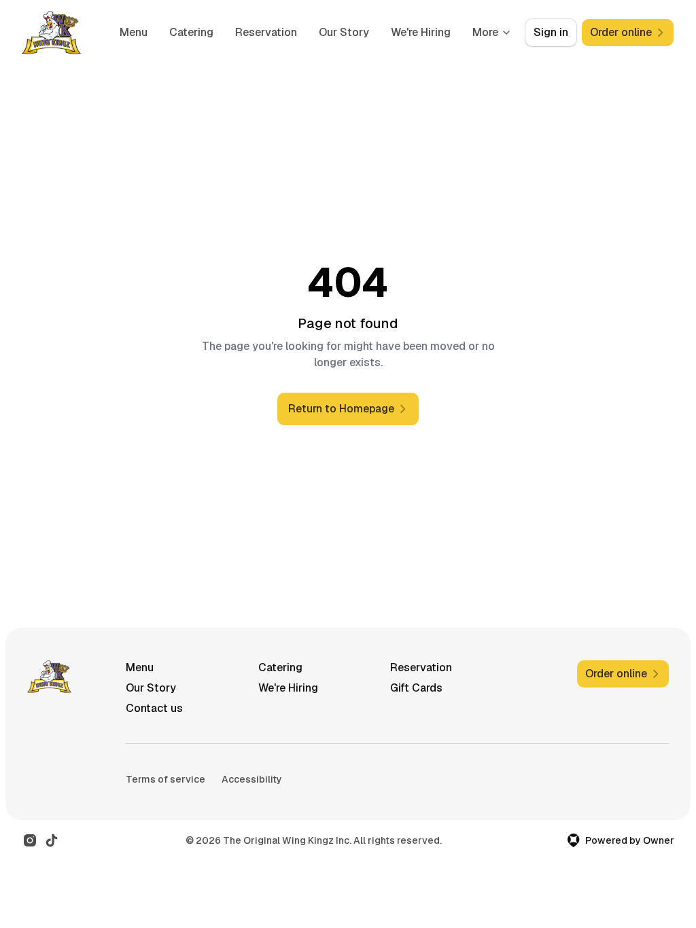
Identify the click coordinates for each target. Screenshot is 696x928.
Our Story (344, 32)
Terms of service (165, 779)
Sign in (551, 32)
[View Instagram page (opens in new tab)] (30, 840)
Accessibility (252, 779)
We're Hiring (421, 32)
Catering (191, 32)
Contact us (154, 708)
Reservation (266, 32)
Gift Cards (416, 688)
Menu (133, 32)
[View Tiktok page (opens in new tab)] (52, 840)
